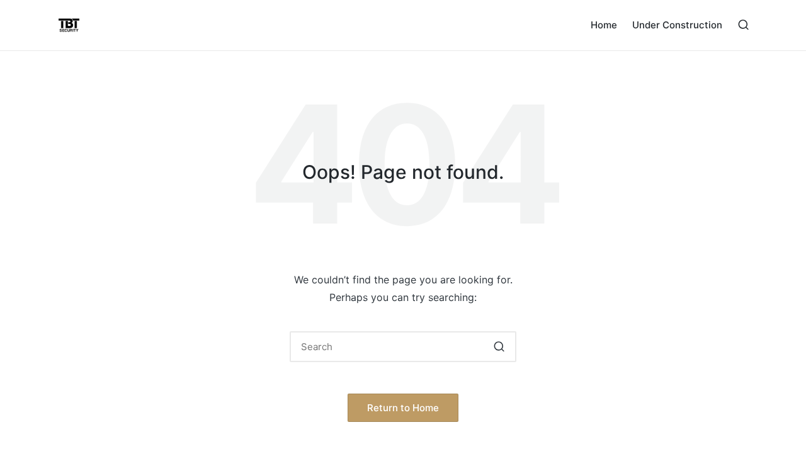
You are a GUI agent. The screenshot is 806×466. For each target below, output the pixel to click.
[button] (499, 346)
